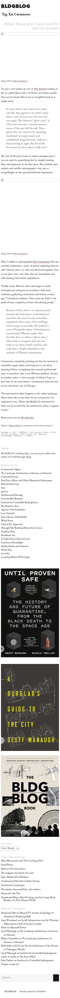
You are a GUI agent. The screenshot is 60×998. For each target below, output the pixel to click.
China (45, 432)
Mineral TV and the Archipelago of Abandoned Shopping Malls (28, 915)
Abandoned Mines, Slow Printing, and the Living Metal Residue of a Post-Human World (28, 899)
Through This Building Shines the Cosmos (21, 528)
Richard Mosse (15, 425)
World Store (7, 521)
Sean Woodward (9, 921)
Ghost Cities (26, 434)
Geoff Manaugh (8, 931)
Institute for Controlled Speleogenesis (19, 503)
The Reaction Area (10, 506)
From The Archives (13, 857)
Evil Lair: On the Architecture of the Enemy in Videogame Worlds (31, 948)
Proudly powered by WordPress (33, 992)
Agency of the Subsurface (13, 510)
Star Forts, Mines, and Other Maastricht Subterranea (26, 481)
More (28, 457)
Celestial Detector (9, 477)
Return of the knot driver (13, 869)
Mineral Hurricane (10, 484)
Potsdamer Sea (8, 536)
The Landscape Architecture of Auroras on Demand (26, 473)
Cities (53, 432)
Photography (6, 436)
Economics (14, 434)
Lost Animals (7, 514)
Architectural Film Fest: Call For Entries (20, 881)
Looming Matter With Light (15, 557)
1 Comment (28, 436)
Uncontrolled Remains (12, 499)
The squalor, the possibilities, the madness (21, 890)
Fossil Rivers (7, 865)
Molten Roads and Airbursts (15, 547)
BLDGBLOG (15, 6)
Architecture (35, 432)
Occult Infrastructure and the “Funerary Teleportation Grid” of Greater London (31, 922)
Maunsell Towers (18, 928)
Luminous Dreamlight (12, 543)
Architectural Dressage (12, 495)
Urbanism (17, 436)
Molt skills (6, 946)
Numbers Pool (8, 532)
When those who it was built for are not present (31, 25)
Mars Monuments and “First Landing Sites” (22, 861)
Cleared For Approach (11, 525)
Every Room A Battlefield (14, 517)
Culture (4, 434)
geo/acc (4, 492)
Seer (3, 488)
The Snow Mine (27, 957)
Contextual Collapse (11, 470)
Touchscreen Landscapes (13, 885)
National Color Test (10, 894)
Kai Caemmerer (21, 81)
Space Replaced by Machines (15, 877)
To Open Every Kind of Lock (15, 539)
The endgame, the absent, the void (17, 873)
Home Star (6, 550)
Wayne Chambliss (9, 939)
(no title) (5, 554)
